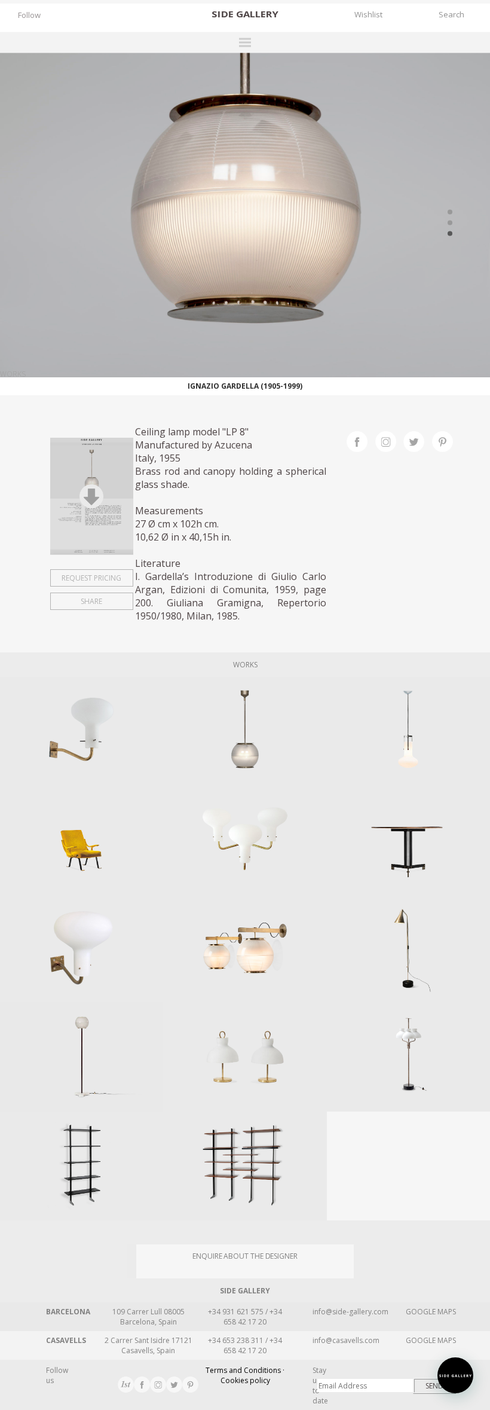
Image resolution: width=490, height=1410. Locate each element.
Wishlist (368, 14)
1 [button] (450, 211)
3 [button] (450, 233)
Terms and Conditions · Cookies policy (245, 1375)
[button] (455, 1375)
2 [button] (450, 222)
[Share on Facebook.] (361, 440)
